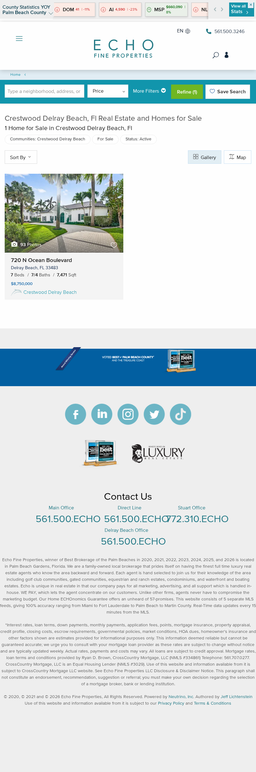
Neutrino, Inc (181, 696)
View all (238, 9)
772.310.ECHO (197, 518)
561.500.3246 (229, 31)
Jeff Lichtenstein (237, 696)
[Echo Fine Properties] (128, 44)
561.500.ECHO (68, 518)
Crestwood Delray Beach (50, 292)
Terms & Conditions (212, 703)
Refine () (187, 92)
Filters (146, 91)
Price (98, 91)
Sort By (18, 157)
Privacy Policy (171, 703)
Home (15, 74)
